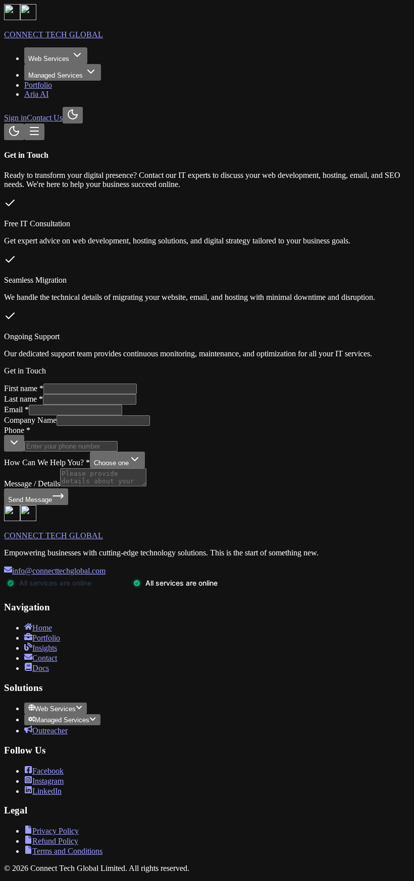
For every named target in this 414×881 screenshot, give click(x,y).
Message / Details (32, 483)
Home (42, 627)
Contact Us (45, 117)
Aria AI (36, 94)
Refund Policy (55, 841)
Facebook (48, 771)
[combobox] (14, 443)
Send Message (30, 500)
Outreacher (50, 730)
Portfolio (38, 85)
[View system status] (130, 588)
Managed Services (55, 75)
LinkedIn (47, 791)
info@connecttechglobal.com (59, 571)
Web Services (48, 58)
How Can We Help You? (47, 462)
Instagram (48, 781)
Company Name (30, 420)
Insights (44, 648)
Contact (44, 658)
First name (23, 388)
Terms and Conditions (67, 851)
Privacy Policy (55, 831)
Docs (40, 668)
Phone (17, 430)
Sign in (15, 117)
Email (16, 409)
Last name (23, 399)
